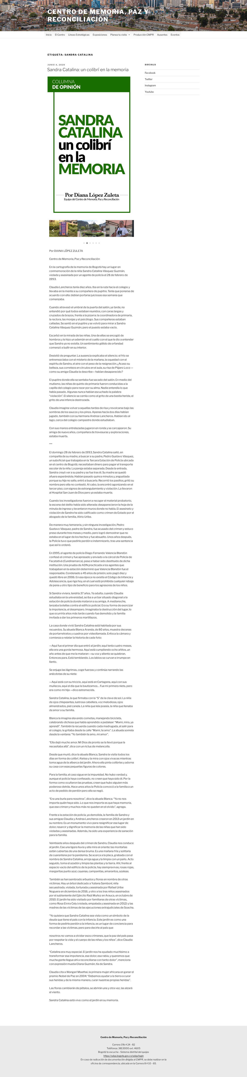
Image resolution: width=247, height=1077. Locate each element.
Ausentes (162, 34)
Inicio (49, 34)
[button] (53, 230)
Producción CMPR (144, 34)
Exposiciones (100, 34)
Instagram (150, 85)
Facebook (150, 72)
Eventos (175, 34)
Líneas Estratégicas (78, 34)
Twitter (148, 79)
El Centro (60, 34)
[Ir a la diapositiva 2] (87, 243)
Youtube (149, 91)
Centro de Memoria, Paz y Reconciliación (98, 15)
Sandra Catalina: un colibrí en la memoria (88, 69)
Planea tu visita (118, 34)
